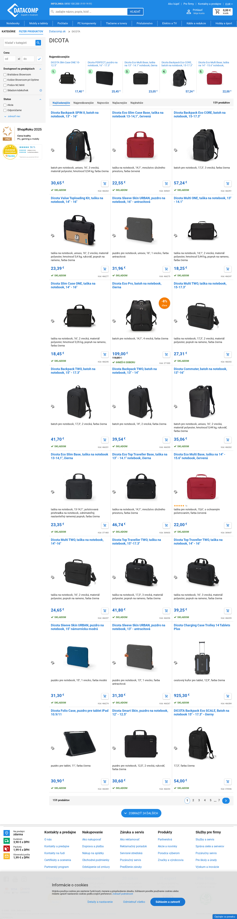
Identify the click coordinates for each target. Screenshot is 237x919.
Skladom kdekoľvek (17, 90)
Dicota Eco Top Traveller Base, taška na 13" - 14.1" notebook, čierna (139, 456)
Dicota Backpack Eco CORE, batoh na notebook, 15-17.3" (177, 64)
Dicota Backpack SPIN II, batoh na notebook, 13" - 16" (75, 114)
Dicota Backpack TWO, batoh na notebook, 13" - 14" (134, 370)
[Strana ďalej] (226, 801)
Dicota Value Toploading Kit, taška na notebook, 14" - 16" (77, 200)
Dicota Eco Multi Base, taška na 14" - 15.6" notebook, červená (213, 65)
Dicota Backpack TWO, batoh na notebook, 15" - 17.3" (73, 370)
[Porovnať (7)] (175, 150)
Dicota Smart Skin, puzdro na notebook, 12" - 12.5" (140, 712)
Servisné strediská (131, 853)
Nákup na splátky (93, 853)
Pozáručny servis (206, 853)
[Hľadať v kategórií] (38, 43)
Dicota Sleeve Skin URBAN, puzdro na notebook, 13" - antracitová (138, 627)
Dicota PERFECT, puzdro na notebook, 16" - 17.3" (103, 64)
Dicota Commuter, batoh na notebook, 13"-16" (200, 370)
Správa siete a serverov (210, 846)
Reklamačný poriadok (133, 846)
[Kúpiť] (105, 184)
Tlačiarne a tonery (116, 23)
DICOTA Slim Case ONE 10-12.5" (65, 64)
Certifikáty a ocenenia (57, 860)
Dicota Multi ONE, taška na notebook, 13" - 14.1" (202, 200)
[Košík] (217, 12)
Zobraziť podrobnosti (122, 893)
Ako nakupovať (91, 839)
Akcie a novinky (167, 846)
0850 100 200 (71, 3)
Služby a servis (205, 839)
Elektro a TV (169, 23)
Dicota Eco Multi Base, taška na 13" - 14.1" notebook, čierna (141, 64)
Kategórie (8, 31)
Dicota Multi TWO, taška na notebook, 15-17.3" (200, 285)
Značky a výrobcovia (170, 860)
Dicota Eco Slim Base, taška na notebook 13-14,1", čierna (79, 456)
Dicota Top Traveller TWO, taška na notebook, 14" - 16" (198, 541)
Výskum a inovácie (207, 867)
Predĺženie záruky (131, 867)
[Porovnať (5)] (175, 492)
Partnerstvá (165, 839)
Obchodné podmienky (95, 860)
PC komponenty (87, 23)
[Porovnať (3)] (175, 662)
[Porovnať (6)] (175, 321)
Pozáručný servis (130, 860)
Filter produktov (31, 31)
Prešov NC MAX (16, 85)
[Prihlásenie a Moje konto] (189, 11)
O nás (48, 839)
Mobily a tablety (38, 23)
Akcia (10, 105)
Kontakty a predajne (56, 846)
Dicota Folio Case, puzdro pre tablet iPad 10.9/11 (79, 712)
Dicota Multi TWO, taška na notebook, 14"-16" (77, 541)
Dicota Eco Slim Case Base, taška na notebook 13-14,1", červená (137, 114)
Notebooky (12, 23)
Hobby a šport (224, 23)
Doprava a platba (93, 846)
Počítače (63, 23)
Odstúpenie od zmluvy (96, 867)
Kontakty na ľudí (54, 853)
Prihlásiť (197, 10)
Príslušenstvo (145, 23)
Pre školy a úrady (206, 860)
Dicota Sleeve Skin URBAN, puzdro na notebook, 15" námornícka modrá (77, 627)
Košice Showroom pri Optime (23, 79)
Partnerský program (56, 867)
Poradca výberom (169, 853)
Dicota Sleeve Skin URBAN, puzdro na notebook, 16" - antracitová (138, 200)
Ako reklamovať (129, 839)
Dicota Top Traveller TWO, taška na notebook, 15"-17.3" (136, 541)
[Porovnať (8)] (52, 150)
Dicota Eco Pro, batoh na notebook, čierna (136, 285)
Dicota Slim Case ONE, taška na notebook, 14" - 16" (73, 285)
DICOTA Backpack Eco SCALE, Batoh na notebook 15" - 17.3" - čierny (201, 712)
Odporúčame (14, 110)
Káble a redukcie (196, 23)
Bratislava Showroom (19, 74)
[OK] (39, 59)
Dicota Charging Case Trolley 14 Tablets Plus (202, 627)
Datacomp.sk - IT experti (23, 10)
